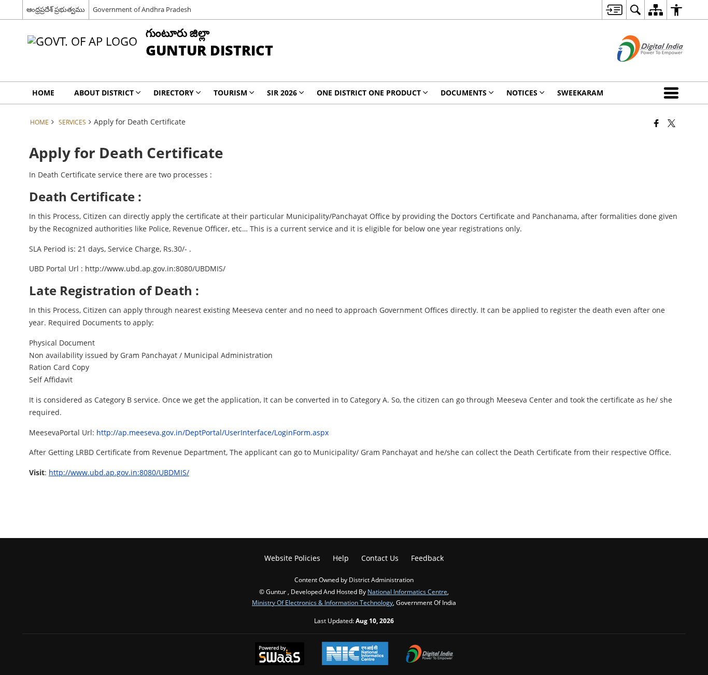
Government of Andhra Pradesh (142, 9)
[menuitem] (614, 9)
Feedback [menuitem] (427, 558)
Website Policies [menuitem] (292, 558)
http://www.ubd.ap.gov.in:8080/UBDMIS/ (119, 472)
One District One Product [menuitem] (369, 93)
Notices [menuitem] (521, 93)
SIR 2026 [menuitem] (282, 93)
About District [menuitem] (104, 93)
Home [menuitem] (43, 93)
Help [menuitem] (341, 558)
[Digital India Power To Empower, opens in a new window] (429, 655)
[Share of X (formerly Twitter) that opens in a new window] (671, 123)
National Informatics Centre (407, 591)
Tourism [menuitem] (230, 93)
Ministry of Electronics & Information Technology (322, 602)
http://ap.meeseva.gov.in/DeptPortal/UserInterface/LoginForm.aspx (212, 432)
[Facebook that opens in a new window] (656, 123)
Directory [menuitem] (173, 93)
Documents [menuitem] (464, 93)
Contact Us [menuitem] (380, 558)
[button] (673, 93)
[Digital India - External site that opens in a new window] (637, 70)
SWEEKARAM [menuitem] (580, 93)
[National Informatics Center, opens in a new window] (355, 654)
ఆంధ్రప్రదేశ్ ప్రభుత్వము (55, 9)
